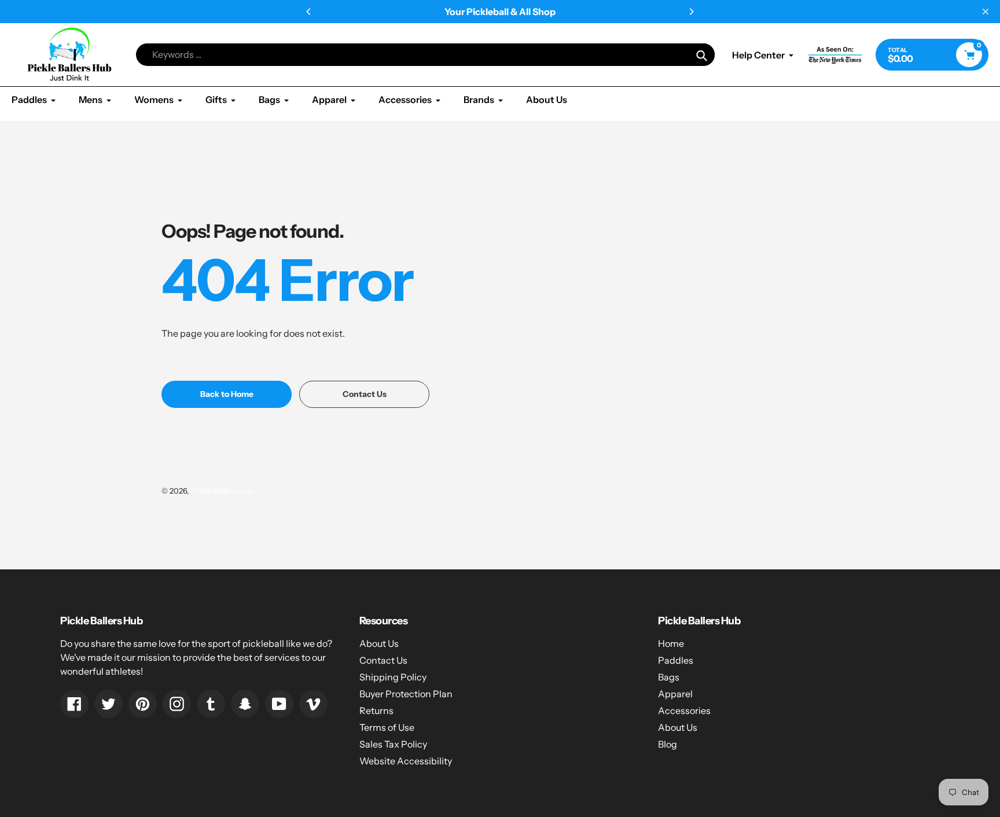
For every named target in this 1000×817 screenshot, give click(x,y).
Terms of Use (386, 727)
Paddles (675, 660)
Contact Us (383, 660)
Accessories (684, 710)
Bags (668, 677)
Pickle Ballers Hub (221, 490)
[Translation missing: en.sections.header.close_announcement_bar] (985, 11)
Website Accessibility (405, 761)
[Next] (691, 11)
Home (671, 643)
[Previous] (309, 11)
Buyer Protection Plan (406, 694)
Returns (376, 710)
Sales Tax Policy (393, 744)
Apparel (675, 694)
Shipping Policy (393, 677)
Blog (667, 744)
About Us (379, 643)
